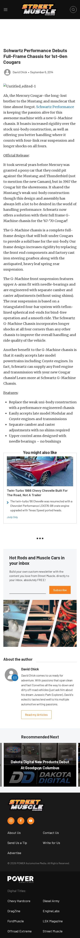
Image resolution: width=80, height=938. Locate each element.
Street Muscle (53, 931)
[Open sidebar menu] (5, 9)
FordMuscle (15, 921)
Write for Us (51, 843)
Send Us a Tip (17, 843)
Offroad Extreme (19, 931)
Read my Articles (36, 714)
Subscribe (60, 590)
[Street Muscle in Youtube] (30, 820)
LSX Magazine (53, 921)
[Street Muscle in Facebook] (20, 820)
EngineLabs (51, 911)
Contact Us (51, 833)
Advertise (14, 853)
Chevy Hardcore (18, 901)
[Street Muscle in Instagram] (11, 820)
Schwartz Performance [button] (55, 107)
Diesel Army (51, 901)
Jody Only (12, 517)
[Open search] (73, 9)
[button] (40, 86)
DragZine (13, 911)
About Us (14, 833)
